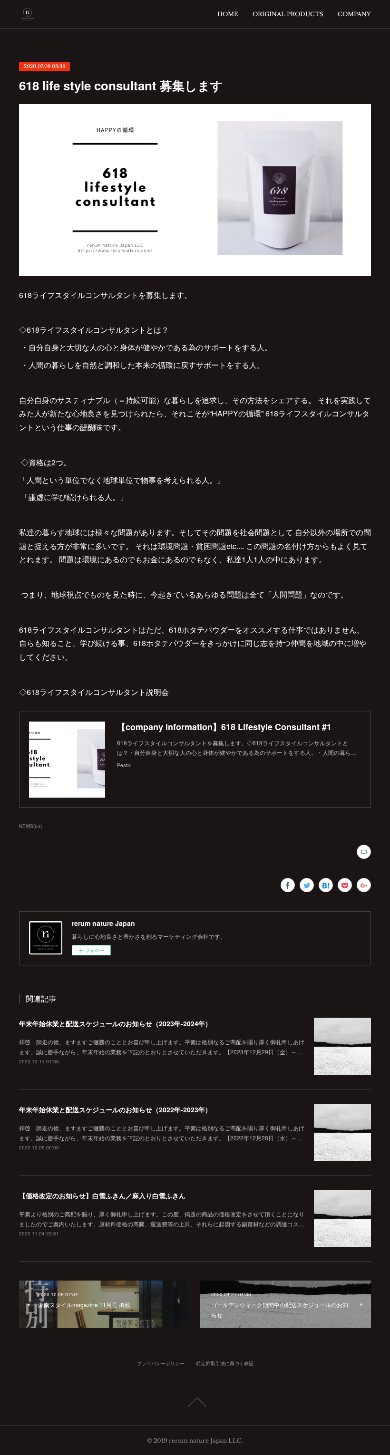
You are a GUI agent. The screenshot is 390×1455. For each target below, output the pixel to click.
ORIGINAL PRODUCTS (288, 14)
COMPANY (354, 14)
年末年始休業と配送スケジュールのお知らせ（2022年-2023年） (115, 1109)
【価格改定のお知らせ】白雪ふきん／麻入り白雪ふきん (102, 1195)
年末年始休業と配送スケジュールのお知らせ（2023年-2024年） (115, 1023)
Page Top (195, 1402)
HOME (227, 14)
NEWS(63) (30, 826)
